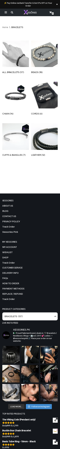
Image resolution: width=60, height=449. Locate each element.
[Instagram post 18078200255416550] (49, 354)
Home (5, 27)
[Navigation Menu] (6, 12)
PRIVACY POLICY (11, 221)
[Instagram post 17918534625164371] (11, 373)
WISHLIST (7, 252)
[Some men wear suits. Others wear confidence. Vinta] (30, 354)
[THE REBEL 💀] (11, 354)
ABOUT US (7, 205)
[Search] (12, 12)
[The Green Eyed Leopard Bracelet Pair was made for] (30, 373)
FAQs (5, 278)
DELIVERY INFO (10, 273)
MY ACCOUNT (9, 247)
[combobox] (30, 316)
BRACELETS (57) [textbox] (30, 316)
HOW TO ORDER (10, 283)
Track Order (8, 226)
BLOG (5, 211)
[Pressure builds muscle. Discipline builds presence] (49, 392)
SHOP (5, 257)
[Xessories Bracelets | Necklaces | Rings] (30, 12)
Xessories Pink (10, 232)
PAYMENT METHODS (13, 288)
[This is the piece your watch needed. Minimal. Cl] (49, 373)
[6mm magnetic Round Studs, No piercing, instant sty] (30, 392)
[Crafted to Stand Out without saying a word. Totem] (11, 392)
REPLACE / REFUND (12, 294)
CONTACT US (9, 216)
